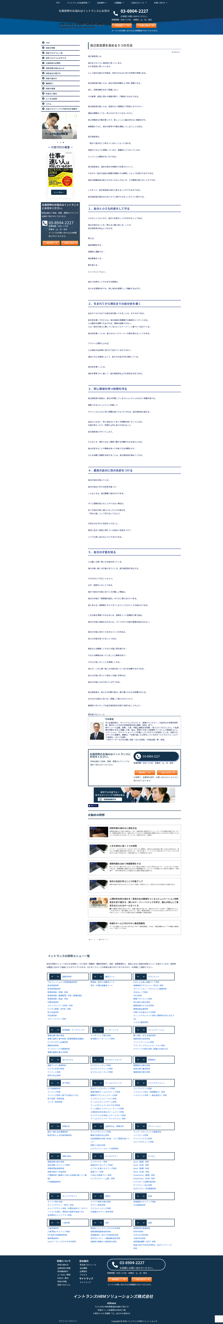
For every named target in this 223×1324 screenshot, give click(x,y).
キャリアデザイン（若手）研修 (61, 1204)
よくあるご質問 (63, 1274)
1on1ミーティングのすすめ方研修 (62, 1241)
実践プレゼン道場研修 (57, 1065)
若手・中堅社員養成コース (101, 985)
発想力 (108, 1196)
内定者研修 (52, 1015)
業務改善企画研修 (140, 1008)
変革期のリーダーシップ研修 (102, 1038)
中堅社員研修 (53, 1002)
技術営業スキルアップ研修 (59, 1165)
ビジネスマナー (111, 1156)
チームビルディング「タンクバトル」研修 (108, 1118)
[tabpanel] (60, 126)
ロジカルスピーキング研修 (101, 1072)
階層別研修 (67, 976)
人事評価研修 (53, 1228)
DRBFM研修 (138, 1231)
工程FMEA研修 (139, 1238)
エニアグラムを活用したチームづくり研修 (108, 1115)
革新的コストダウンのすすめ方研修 (105, 1228)
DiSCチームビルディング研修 (102, 1088)
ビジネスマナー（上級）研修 (102, 1178)
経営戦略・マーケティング (73, 1029)
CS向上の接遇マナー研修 (100, 1175)
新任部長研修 (53, 985)
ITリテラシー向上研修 (142, 1185)
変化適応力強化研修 (141, 1002)
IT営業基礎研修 (54, 1181)
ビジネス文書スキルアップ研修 (103, 1168)
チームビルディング (113, 1082)
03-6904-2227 (151, 756)
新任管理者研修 (54, 988)
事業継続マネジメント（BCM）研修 (148, 985)
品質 (150, 1222)
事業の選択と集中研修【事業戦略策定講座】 (66, 1038)
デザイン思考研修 (97, 1204)
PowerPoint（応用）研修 (144, 1178)
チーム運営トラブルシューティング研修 (107, 1108)
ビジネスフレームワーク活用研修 (104, 1148)
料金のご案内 (63, 1278)
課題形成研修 (53, 1045)
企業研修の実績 (63, 1268)
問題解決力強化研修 (141, 1065)
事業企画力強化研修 (56, 1035)
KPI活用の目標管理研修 (57, 1234)
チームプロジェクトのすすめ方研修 (105, 1105)
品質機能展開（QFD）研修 (144, 1241)
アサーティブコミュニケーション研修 (149, 1045)
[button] (68, 976)
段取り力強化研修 (97, 1145)
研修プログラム (63, 1284)
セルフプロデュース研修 (143, 1141)
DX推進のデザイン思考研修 (101, 1211)
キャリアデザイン (69, 1196)
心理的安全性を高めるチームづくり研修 (107, 1111)
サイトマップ (85, 1282)
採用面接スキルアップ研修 (144, 1201)
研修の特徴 (62, 1281)
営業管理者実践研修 (56, 1168)
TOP (58, 2)
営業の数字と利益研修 (57, 1171)
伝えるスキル (67, 1059)
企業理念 (83, 1271)
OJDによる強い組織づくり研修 (146, 982)
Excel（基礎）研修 (141, 1161)
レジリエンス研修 (140, 1135)
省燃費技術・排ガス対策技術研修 (104, 1234)
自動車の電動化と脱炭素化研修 (103, 1241)
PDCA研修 (137, 995)
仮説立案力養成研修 (141, 1068)
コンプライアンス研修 (142, 1088)
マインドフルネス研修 (142, 1138)
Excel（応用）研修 (141, 1165)
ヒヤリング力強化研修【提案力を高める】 (151, 1048)
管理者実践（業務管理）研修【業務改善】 (65, 995)
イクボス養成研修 (140, 1022)
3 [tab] (63, 142)
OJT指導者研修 (54, 1088)
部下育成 (66, 1082)
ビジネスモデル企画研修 (58, 1042)
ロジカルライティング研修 (101, 1068)
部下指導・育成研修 (56, 1098)
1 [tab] (57, 142)
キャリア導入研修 (55, 1201)
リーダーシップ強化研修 (100, 1035)
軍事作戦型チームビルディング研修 (105, 1091)
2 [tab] (60, 142)
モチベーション (154, 1126)
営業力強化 (67, 1156)
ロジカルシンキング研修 (100, 1065)
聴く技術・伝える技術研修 (144, 1035)
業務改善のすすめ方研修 (143, 1005)
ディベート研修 (54, 1072)
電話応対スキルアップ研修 (101, 1165)
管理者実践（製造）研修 (58, 998)
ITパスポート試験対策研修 (144, 1181)
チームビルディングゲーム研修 (103, 1101)
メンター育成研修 (55, 1101)
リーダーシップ (111, 1029)
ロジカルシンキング (113, 1059)
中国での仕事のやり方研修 (144, 1012)
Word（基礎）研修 (141, 1168)
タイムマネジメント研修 (100, 1131)
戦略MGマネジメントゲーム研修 (103, 1095)
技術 (107, 1222)
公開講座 (118, 2)
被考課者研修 (53, 1238)
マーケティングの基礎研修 (59, 1048)
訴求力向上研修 (54, 1075)
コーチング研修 (54, 1091)
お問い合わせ (159, 2)
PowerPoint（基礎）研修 (144, 1175)
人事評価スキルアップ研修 (59, 1231)
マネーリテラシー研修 (57, 1018)
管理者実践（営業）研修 (58, 992)
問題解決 (152, 1059)
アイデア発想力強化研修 (100, 1201)
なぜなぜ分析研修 (140, 1234)
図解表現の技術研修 (141, 1038)
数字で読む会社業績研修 (58, 1131)
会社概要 (83, 1268)
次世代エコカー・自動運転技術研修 (105, 1238)
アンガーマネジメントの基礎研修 (147, 1131)
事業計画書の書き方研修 (58, 1052)
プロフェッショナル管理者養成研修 (62, 982)
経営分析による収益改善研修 (60, 1135)
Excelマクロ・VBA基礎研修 (144, 1188)
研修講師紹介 (63, 1271)
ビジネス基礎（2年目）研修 (59, 1008)
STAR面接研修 (139, 1204)
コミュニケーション (156, 1029)
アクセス (83, 1274)
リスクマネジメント (156, 1082)
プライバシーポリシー (68, 1321)
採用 (150, 1196)
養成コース (109, 976)
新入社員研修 (53, 1012)
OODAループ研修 (140, 992)
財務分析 (66, 1126)
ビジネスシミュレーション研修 (103, 1098)
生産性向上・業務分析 (114, 1126)
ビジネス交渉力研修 (56, 1068)
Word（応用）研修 (141, 1171)
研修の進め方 (63, 1264)
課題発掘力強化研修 (141, 1072)
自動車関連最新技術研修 (100, 1231)
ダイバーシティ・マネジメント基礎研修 (150, 988)
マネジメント (153, 976)
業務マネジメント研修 (142, 998)
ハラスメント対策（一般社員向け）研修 (150, 1095)
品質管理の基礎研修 (141, 1228)
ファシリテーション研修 (143, 1042)
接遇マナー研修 (96, 1171)
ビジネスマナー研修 (98, 1161)
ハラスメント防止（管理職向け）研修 (149, 1091)
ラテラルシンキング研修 (100, 1208)
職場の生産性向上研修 (99, 1135)
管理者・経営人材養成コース (102, 982)
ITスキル (152, 1156)
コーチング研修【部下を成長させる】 (63, 1095)
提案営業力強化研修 (56, 1161)
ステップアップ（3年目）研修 (60, 1005)
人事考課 (66, 1222)
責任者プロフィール (88, 1264)
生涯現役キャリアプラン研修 (60, 1215)
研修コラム (94, 806)
